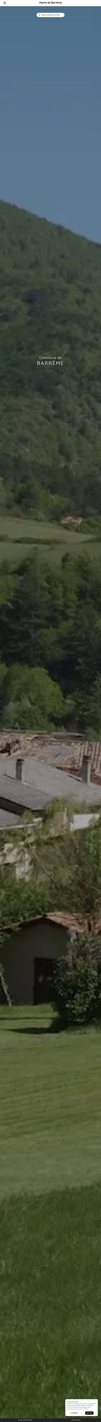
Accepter (74, 1413)
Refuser (89, 1413)
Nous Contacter (25, 1420)
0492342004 (76, 1420)
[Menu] (4, 2)
